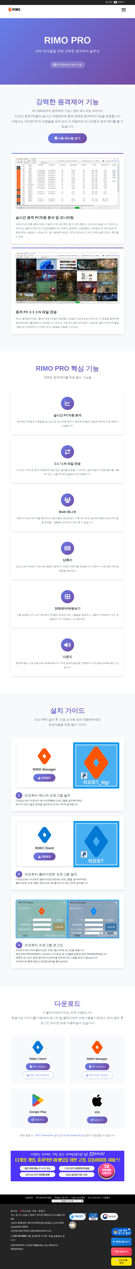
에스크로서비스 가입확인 (99, 1197)
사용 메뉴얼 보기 (68, 138)
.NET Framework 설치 (47, 1135)
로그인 (109, 2)
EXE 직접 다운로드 (39, 1075)
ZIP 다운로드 (39, 1066)
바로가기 (39, 1119)
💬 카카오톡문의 (121, 1261)
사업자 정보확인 (78, 1197)
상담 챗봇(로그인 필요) (124, 1231)
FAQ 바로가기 (121, 1251)
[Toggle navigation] (124, 10)
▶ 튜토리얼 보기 (121, 1241)
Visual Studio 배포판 (74, 1135)
